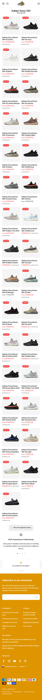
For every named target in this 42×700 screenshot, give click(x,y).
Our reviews (27, 626)
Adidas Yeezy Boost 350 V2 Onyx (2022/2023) (29, 39)
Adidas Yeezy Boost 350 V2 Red (29, 198)
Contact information (30, 618)
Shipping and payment (31, 622)
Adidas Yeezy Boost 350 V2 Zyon (29, 261)
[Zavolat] (25, 661)
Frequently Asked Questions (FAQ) (29, 614)
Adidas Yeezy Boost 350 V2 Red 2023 (10, 419)
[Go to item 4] (24, 553)
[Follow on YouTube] (14, 661)
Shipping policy (7, 693)
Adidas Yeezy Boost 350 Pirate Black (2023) (29, 483)
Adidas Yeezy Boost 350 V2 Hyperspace (10, 482)
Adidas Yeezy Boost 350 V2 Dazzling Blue (10, 451)
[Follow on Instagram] (9, 661)
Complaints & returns (9, 622)
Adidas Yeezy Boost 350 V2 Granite (29, 102)
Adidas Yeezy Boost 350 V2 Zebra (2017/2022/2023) (10, 39)
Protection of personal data (10, 614)
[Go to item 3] (22, 553)
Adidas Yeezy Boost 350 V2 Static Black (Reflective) (10, 515)
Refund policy (6, 691)
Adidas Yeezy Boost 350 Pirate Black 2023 (11, 387)
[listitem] (21, 564)
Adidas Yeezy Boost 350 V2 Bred (10, 323)
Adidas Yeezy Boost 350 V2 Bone (10, 70)
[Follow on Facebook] (3, 661)
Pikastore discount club (9, 627)
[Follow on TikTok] (20, 661)
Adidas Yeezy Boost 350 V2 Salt (29, 291)
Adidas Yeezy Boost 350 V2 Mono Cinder (10, 261)
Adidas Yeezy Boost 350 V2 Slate (10, 166)
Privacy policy (17, 691)
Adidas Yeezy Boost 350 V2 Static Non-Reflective (29, 419)
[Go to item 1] (17, 553)
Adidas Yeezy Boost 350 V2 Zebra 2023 (10, 355)
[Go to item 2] (19, 553)
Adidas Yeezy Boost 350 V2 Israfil (29, 323)
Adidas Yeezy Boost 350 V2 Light (29, 451)
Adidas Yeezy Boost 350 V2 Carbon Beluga (11, 102)
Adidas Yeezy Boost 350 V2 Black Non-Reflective (29, 355)
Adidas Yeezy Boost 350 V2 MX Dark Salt (29, 70)
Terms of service (29, 691)
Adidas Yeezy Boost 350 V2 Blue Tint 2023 (30, 387)
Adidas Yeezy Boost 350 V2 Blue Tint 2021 (10, 229)
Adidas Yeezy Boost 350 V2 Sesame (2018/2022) (10, 134)
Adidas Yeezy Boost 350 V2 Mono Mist (29, 134)
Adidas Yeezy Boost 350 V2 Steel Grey (10, 198)
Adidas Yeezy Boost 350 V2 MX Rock (29, 166)
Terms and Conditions (10, 618)
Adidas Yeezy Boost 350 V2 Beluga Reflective (10, 291)
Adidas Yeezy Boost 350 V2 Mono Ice (29, 229)
